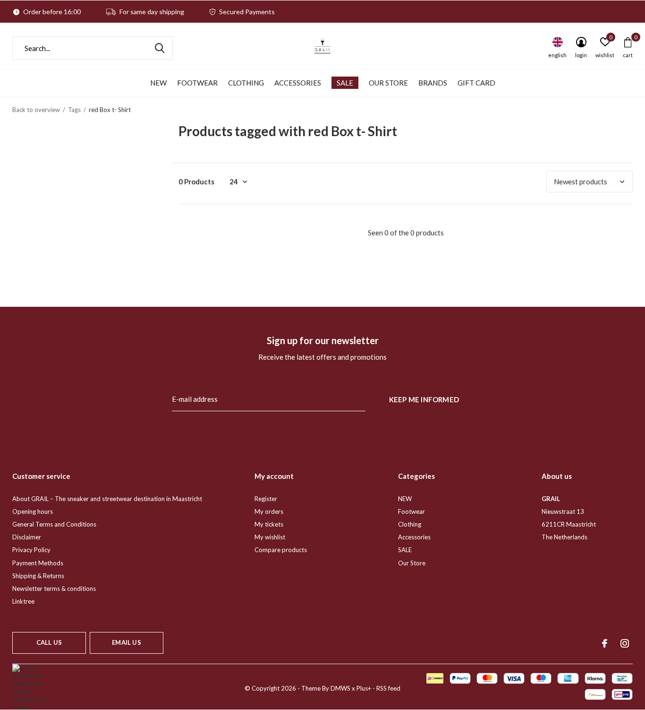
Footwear (197, 82)
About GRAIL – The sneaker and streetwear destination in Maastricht (107, 498)
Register (266, 498)
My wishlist (270, 537)
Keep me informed (424, 399)
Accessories (297, 82)
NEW (158, 82)
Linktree (23, 601)
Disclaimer (26, 537)
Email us (126, 642)
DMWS (340, 688)
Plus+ (363, 688)
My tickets (269, 524)
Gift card (476, 82)
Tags (74, 109)
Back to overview (36, 109)
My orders (269, 511)
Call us (49, 642)
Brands (432, 82)
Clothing (246, 82)
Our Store (388, 82)
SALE (345, 82)
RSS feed (388, 688)
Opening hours (32, 511)
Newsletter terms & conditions (54, 588)
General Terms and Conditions (54, 524)
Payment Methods (37, 563)
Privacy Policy (31, 550)
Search (159, 48)
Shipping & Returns (38, 576)
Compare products (281, 550)
